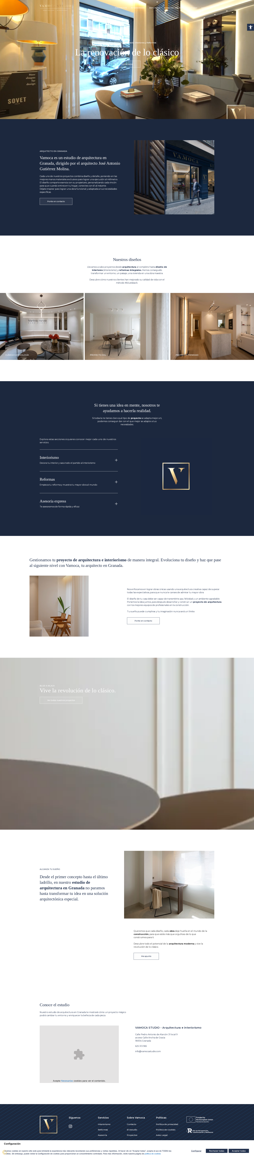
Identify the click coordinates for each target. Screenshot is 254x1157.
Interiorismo (104, 1124)
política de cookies (153, 1154)
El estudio (132, 1129)
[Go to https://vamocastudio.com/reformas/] (79, 482)
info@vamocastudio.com (148, 1051)
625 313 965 (141, 1046)
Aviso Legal (162, 1135)
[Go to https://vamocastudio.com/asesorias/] (79, 504)
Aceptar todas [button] (239, 1151)
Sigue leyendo (127, 96)
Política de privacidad (167, 1124)
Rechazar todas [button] (216, 1151)
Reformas (103, 1129)
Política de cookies (165, 1129)
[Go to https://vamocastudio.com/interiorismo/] (79, 460)
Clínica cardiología (17, 355)
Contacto (131, 1124)
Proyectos (132, 1135)
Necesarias (67, 1080)
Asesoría (102, 1135)
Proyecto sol (98, 355)
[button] (250, 27)
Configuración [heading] (12, 1143)
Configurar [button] (196, 1151)
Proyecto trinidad (187, 355)
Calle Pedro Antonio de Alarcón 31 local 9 (156, 1034)
